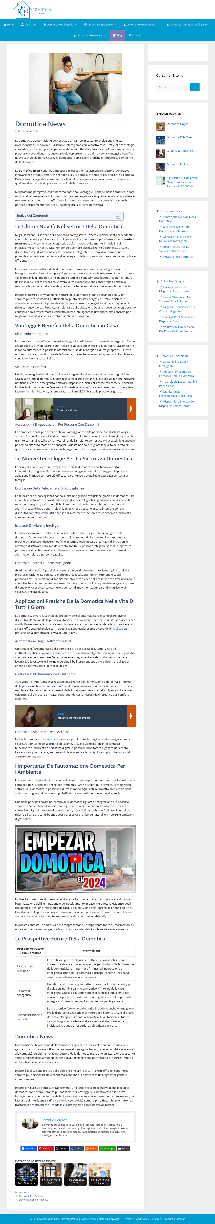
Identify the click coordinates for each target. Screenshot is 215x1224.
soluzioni (52, 739)
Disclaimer (156, 1218)
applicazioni (119, 628)
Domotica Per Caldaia (31, 1196)
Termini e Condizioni (135, 1218)
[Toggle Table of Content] (116, 216)
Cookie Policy (88, 1218)
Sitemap (180, 1218)
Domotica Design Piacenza (34, 1199)
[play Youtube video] (75, 859)
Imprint (169, 1218)
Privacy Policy (70, 1218)
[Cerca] (195, 87)
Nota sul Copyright (109, 1218)
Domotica (24, 1192)
